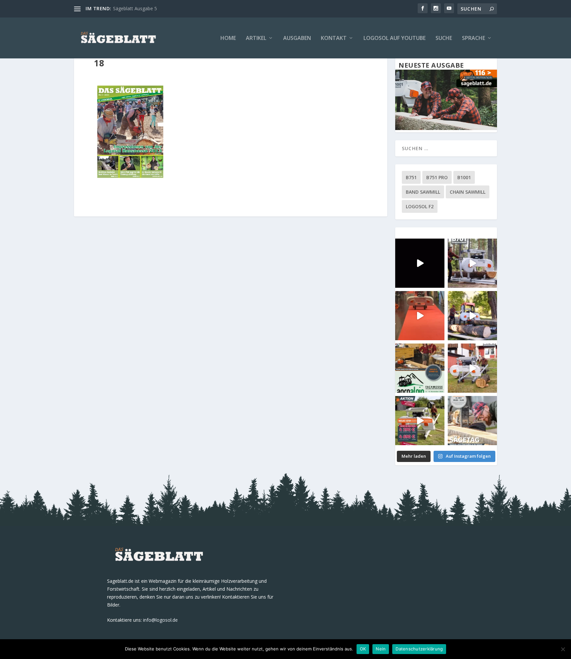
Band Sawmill (423, 192)
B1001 (464, 177)
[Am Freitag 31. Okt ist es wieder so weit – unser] (472, 420)
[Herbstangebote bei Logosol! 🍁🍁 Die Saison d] (419, 420)
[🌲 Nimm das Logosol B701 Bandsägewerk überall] (472, 368)
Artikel (256, 38)
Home (228, 38)
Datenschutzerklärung (419, 648)
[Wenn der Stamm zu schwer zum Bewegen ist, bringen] (472, 263)
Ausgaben (297, 38)
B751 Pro (437, 177)
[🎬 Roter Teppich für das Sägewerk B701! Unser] (419, 315)
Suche (444, 38)
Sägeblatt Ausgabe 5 (135, 8)
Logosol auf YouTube (394, 38)
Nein (381, 648)
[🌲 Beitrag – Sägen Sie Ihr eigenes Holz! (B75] (472, 315)
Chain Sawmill (467, 192)
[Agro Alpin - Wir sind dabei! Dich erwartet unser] (419, 368)
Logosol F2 (420, 206)
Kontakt (334, 38)
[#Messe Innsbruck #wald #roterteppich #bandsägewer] (419, 263)
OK (363, 648)
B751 (411, 177)
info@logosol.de (160, 620)
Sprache (473, 38)
